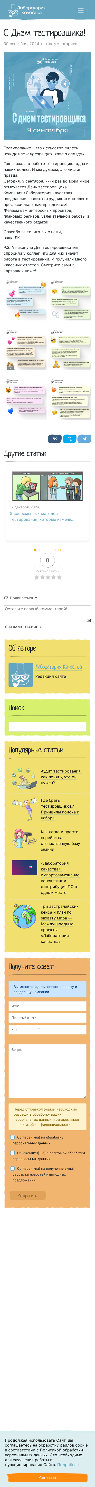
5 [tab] (55, 550)
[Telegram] (84, 439)
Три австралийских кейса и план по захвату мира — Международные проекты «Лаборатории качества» (60, 924)
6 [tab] (60, 550)
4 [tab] (50, 550)
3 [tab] (45, 550)
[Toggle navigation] (80, 10)
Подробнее (68, 1464)
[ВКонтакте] (55, 439)
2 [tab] (40, 550)
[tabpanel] (47, 507)
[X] (69, 439)
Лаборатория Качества (58, 666)
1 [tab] (35, 550)
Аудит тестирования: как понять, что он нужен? (61, 777)
